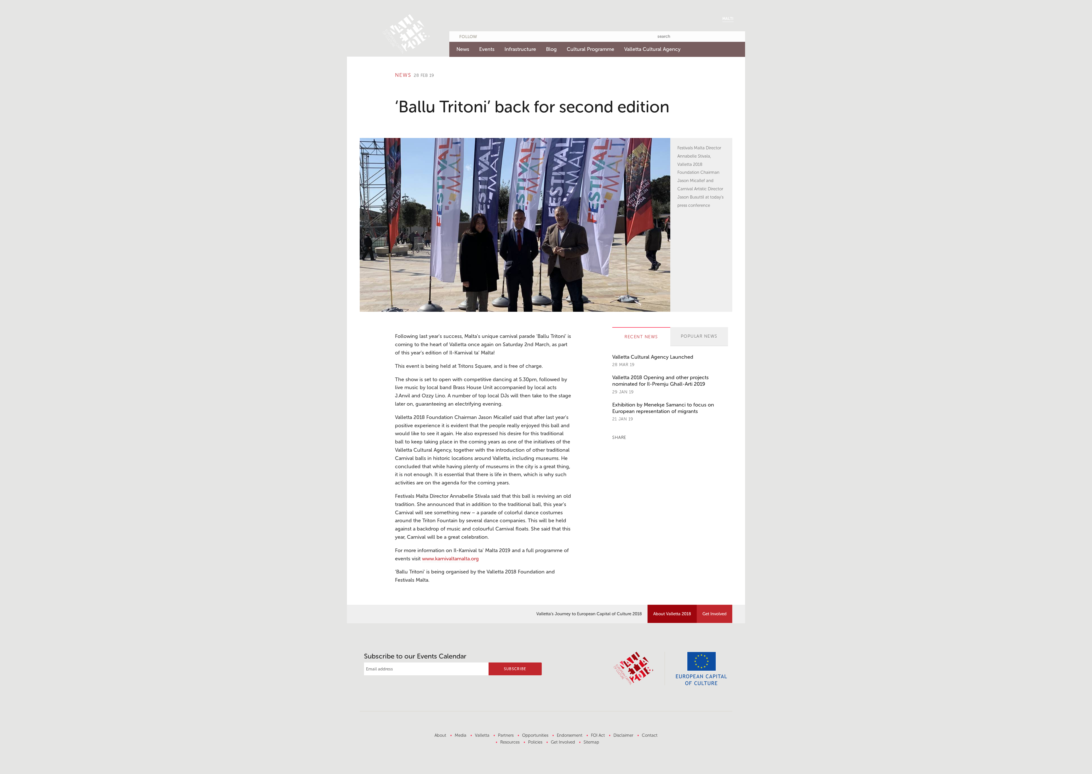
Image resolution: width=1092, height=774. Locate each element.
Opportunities (535, 735)
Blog (551, 49)
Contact (649, 735)
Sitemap (591, 742)
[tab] (641, 336)
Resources (510, 742)
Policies (535, 742)
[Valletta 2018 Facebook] (497, 35)
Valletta (482, 735)
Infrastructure (520, 49)
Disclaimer (623, 735)
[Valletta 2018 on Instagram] (519, 35)
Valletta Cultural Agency (652, 49)
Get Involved (714, 613)
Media (460, 735)
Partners (506, 735)
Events (487, 49)
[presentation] (641, 337)
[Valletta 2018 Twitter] (486, 35)
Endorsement (569, 735)
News (462, 49)
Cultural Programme (590, 49)
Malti (728, 18)
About (440, 735)
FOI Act (598, 735)
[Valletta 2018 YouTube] (508, 35)
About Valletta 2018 (672, 613)
